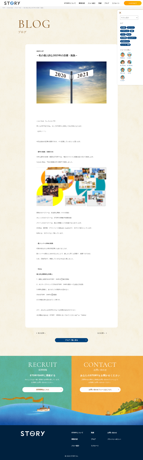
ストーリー (131, 27)
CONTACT (133, 3)
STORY (123, 27)
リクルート (116, 3)
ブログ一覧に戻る (71, 340)
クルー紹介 (92, 3)
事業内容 (82, 3)
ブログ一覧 (17, 7)
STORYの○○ (125, 41)
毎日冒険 (123, 38)
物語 (132, 31)
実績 (100, 3)
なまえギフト (132, 38)
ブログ (106, 3)
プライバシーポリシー (114, 439)
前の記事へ (42, 333)
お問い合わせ (112, 433)
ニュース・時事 (125, 44)
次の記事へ (101, 333)
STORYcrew (124, 31)
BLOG (128, 34)
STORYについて (70, 3)
